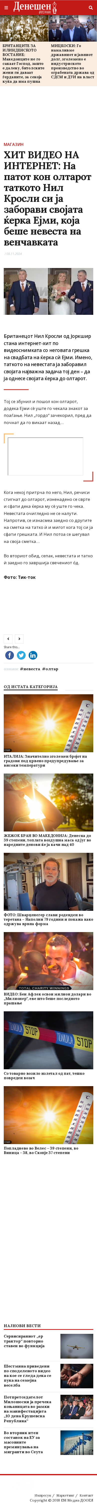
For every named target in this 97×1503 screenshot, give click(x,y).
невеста (31, 668)
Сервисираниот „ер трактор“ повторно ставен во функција (24, 1341)
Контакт (86, 1495)
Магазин (14, 144)
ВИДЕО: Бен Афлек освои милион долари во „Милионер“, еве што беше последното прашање (47, 998)
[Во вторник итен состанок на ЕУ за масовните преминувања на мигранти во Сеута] (77, 1442)
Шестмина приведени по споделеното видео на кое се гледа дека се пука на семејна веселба (27, 1376)
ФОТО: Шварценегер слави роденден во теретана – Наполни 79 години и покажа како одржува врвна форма (48, 919)
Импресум (43, 1495)
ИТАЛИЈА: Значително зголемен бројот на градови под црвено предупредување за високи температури (45, 761)
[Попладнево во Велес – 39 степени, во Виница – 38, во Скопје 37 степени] (49, 1115)
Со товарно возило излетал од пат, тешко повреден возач (44, 1075)
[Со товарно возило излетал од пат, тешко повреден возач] (49, 1040)
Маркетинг (65, 1495)
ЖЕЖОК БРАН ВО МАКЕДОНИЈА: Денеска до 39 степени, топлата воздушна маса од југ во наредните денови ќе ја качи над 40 (47, 840)
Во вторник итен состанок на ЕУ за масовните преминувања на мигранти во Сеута (23, 1442)
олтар (52, 668)
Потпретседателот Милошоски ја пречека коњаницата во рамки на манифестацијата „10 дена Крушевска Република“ (27, 1409)
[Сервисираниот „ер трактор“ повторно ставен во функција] (77, 1346)
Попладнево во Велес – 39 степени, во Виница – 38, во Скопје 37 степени (41, 1150)
